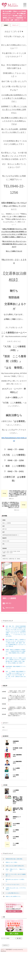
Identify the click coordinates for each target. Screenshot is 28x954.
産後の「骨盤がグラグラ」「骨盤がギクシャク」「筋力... (16, 870)
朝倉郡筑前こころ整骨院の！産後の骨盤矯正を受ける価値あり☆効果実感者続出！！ (17, 708)
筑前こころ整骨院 (9, 598)
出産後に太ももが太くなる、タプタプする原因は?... (16, 888)
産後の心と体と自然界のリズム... (13, 896)
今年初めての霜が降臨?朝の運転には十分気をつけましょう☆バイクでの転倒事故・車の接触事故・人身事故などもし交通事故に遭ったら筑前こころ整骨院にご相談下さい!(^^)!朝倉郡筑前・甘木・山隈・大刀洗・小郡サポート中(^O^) (18, 493)
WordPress (3, 951)
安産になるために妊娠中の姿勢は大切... (15, 865)
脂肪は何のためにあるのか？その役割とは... (15, 880)
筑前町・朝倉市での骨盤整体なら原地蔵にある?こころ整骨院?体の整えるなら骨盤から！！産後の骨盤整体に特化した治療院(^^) (16, 652)
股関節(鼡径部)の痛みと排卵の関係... (14, 859)
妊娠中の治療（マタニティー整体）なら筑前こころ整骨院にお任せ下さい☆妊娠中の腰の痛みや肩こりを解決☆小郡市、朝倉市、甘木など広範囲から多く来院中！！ (16, 660)
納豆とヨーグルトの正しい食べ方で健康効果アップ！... (16, 875)
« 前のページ (11, 498)
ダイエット (5, 730)
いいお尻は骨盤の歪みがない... (13, 893)
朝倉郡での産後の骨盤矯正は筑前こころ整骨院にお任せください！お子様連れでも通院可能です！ (17, 714)
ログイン (6, 945)
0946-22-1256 (10, 607)
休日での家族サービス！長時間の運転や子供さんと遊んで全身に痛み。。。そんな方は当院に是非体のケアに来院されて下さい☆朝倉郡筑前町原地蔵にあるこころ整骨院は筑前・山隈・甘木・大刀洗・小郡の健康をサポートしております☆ (10, 505)
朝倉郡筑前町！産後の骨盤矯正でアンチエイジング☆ (16, 667)
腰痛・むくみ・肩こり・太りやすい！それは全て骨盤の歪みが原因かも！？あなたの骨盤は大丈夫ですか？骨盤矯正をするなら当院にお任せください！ (17, 698)
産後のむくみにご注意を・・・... (13, 862)
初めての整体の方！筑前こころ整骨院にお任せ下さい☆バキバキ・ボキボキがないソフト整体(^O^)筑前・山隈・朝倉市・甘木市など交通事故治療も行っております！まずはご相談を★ (16, 643)
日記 (3, 727)
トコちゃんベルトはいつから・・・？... (15, 884)
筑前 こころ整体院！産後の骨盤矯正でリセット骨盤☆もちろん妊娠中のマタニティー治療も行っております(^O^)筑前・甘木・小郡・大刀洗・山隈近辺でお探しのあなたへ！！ (16, 675)
